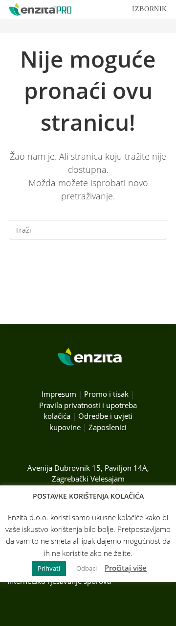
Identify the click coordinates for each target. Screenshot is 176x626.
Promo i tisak (106, 394)
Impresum (59, 394)
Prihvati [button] (49, 568)
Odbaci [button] (86, 568)
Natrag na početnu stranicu (88, 269)
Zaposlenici (107, 427)
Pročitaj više (126, 568)
